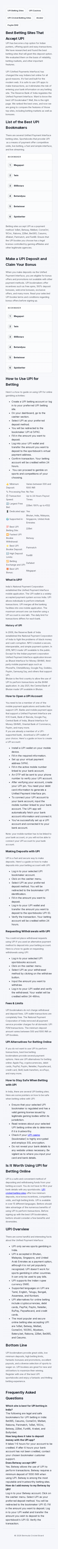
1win (16, 175)
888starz (19, 185)
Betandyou (19, 196)
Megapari (19, 165)
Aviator (39, 18)
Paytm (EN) (13, 25)
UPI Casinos (35, 10)
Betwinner (19, 206)
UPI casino (34, 1134)
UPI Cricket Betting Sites (19, 18)
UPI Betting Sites (16, 10)
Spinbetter (19, 216)
